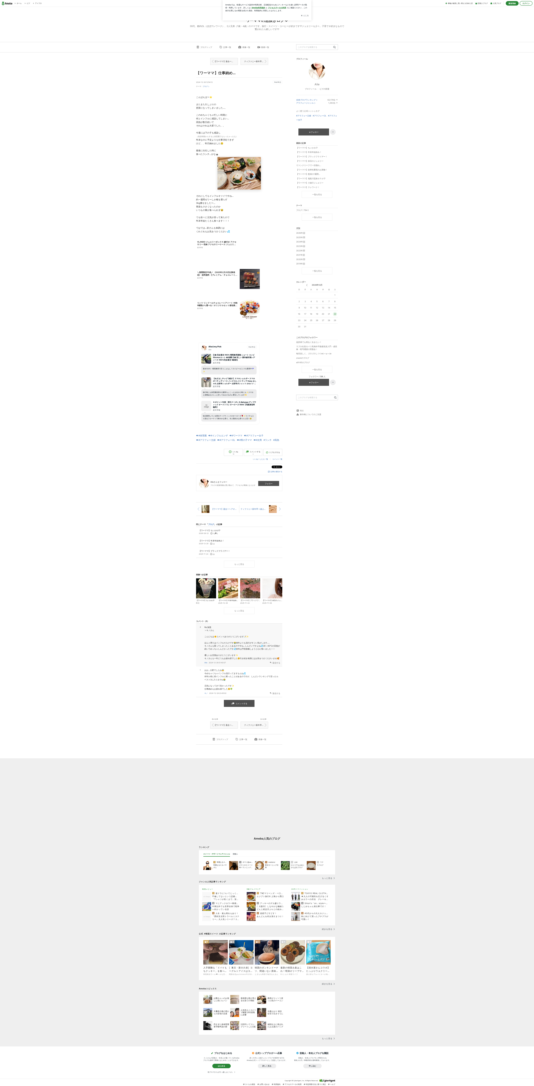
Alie (205, 663)
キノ (206, 693)
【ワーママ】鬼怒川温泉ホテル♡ (310, 178)
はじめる (221, 1066)
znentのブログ (302, 358)
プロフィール (311, 89)
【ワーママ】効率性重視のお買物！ (311, 170)
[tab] (216, 854)
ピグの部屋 (324, 89)
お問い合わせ (264, 1084)
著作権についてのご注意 (310, 414)
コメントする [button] (255, 453)
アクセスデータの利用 (293, 1084)
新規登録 (512, 3)
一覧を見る (317, 194)
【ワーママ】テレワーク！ (308, 187)
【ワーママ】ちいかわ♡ (307, 148)
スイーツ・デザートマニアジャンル (216, 854)
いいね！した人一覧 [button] (260, 459)
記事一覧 (227, 47)
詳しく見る (266, 1066)
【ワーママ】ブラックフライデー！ (311, 156)
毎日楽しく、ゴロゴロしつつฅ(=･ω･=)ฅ (313, 353)
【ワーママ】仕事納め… (216, 73)
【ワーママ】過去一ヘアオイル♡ (226, 61)
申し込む (312, 1066)
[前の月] (307, 285)
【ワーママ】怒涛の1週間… (308, 174)
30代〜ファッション (299, 889)
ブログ (205, 86)
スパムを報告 (250, 1084)
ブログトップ (206, 47)
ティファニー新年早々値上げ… (256, 61)
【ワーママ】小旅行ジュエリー (309, 183)
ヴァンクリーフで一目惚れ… (308, 165)
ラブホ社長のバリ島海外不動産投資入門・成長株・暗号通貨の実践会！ (316, 347)
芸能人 (235, 854)
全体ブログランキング (306, 100)
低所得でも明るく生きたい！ (309, 342)
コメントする (241, 703)
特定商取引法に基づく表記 (316, 1084)
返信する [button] (276, 663)
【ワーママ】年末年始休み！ (309, 152)
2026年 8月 (317, 285)
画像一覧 (246, 47)
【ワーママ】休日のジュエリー (309, 161)
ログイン (526, 3)
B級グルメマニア (254, 889)
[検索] (334, 47)
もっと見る (239, 564)
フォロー (269, 483)
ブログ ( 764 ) (302, 210)
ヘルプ (332, 1084)
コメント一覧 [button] (277, 459)
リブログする (274, 452)
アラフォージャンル (305, 103)
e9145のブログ (303, 362)
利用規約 (277, 1084)
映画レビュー (207, 889)
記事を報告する (276, 472)
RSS (302, 410)
